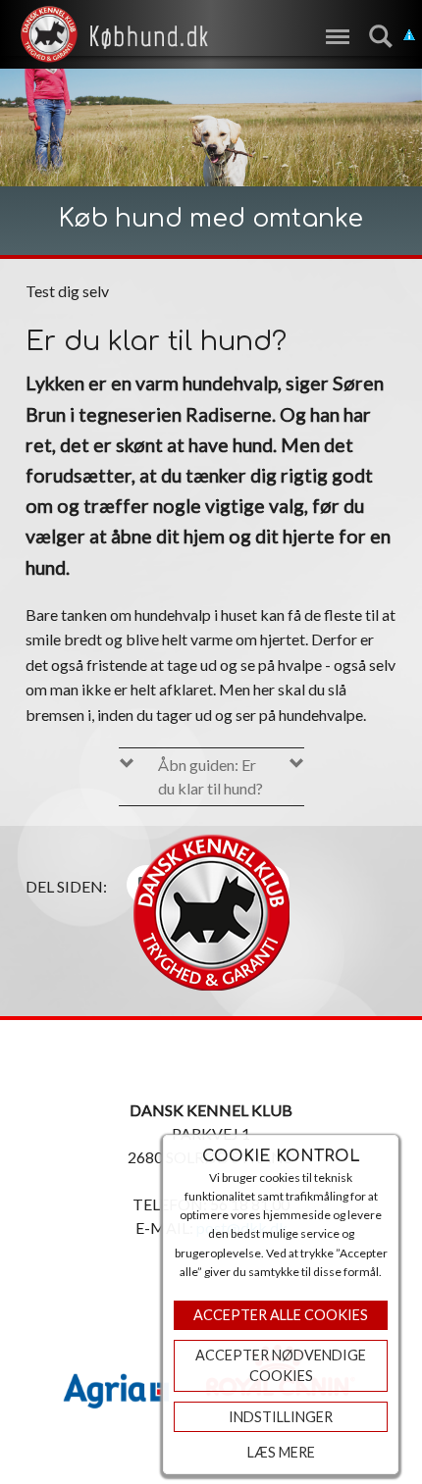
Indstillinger (281, 1416)
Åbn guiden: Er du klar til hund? (210, 776)
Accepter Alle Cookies (280, 1314)
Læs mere (281, 1452)
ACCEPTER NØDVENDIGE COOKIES (280, 1366)
